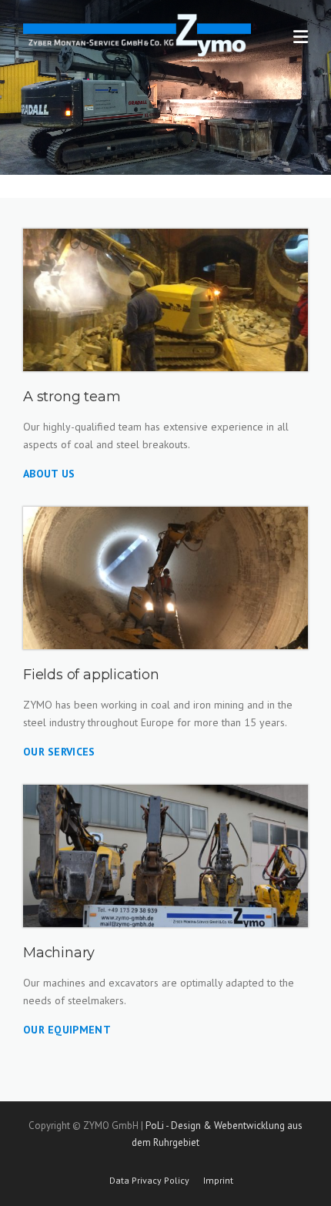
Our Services (59, 752)
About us (49, 474)
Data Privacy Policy (149, 1180)
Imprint (218, 1180)
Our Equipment (67, 1030)
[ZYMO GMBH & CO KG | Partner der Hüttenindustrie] (137, 33)
